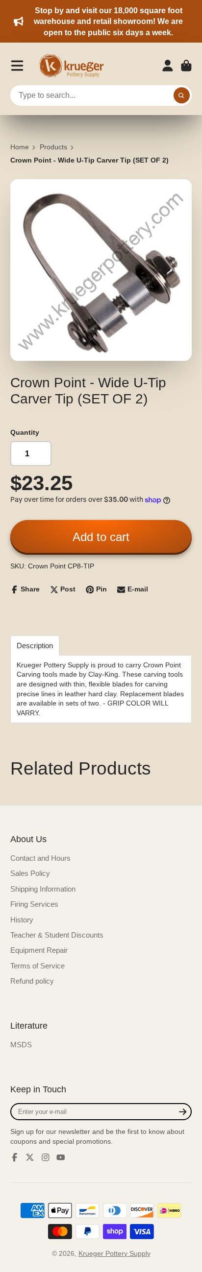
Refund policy (32, 981)
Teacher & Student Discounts (56, 935)
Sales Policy (30, 873)
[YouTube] (60, 1157)
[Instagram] (45, 1157)
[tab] (34, 646)
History (21, 920)
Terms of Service (37, 966)
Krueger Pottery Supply (114, 1253)
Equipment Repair (39, 950)
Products (53, 147)
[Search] (182, 95)
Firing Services (34, 904)
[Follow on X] (29, 1157)
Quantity (24, 432)
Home (19, 147)
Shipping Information (43, 889)
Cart (186, 65)
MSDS (21, 1044)
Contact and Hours (40, 858)
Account (168, 65)
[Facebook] (14, 1157)
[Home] (74, 65)
